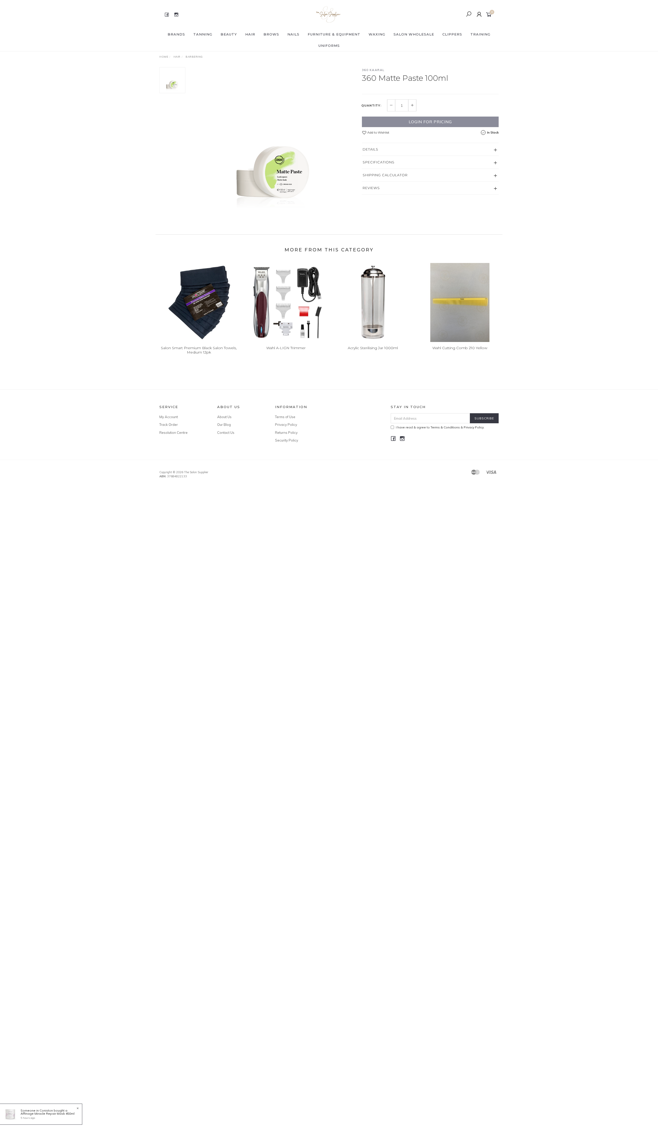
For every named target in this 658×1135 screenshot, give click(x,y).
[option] (273, 144)
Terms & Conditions (445, 427)
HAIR (250, 34)
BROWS (271, 34)
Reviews (371, 188)
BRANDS (176, 34)
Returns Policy (286, 432)
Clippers (452, 34)
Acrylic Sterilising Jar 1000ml (373, 348)
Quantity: (371, 105)
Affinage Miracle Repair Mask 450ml (48, 1113)
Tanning (202, 34)
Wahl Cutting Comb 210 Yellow (459, 348)
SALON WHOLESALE (414, 34)
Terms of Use (285, 417)
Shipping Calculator (385, 175)
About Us (224, 417)
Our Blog (224, 425)
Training (480, 34)
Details (370, 149)
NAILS (293, 34)
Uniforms (329, 45)
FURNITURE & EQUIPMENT (334, 34)
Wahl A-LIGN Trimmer (286, 348)
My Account (168, 417)
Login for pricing (430, 121)
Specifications (379, 162)
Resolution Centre (173, 432)
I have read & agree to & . (440, 427)
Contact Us (225, 432)
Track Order (168, 425)
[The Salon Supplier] (328, 14)
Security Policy (286, 440)
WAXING (377, 34)
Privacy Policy (286, 425)
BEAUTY (229, 34)
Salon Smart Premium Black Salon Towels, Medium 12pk (199, 350)
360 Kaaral (373, 70)
